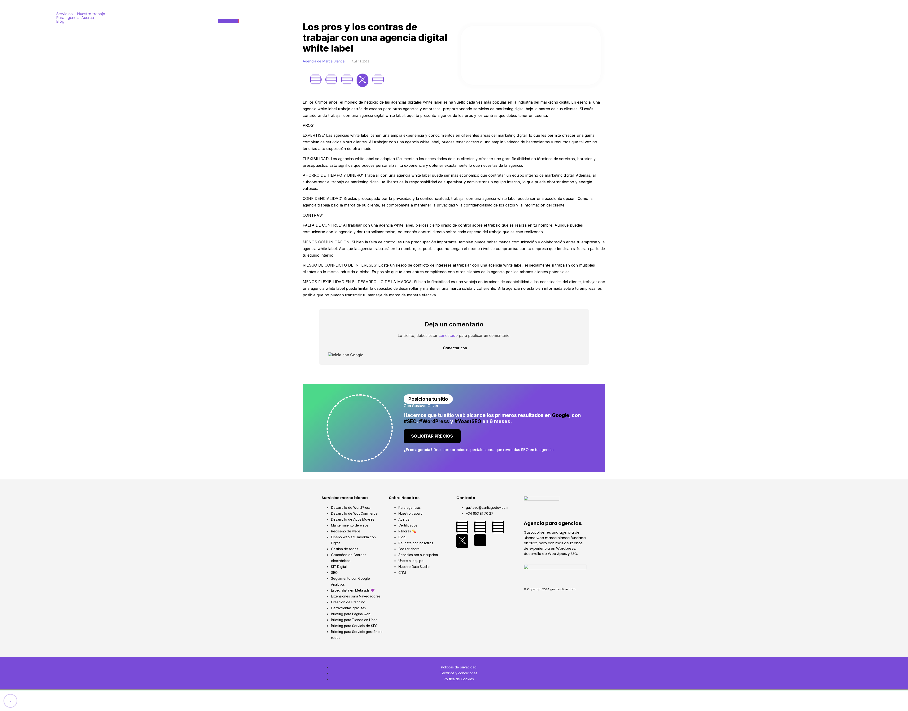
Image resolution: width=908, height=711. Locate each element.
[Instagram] (331, 79)
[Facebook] (316, 79)
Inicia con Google (347, 354)
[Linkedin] (347, 79)
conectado (448, 335)
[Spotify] (378, 79)
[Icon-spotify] (480, 540)
